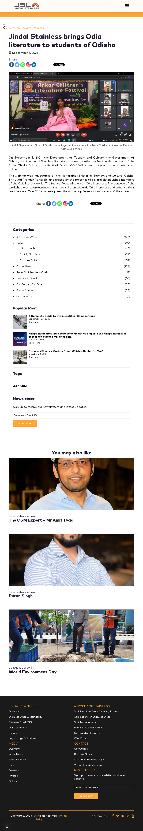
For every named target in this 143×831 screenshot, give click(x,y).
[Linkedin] (33, 64)
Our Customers (18, 728)
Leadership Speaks (27, 278)
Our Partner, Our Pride (29, 284)
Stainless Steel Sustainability (25, 717)
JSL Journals (27, 248)
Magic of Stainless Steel (88, 728)
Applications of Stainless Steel (92, 717)
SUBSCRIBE (25, 423)
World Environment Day (33, 672)
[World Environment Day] (71, 636)
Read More (34, 322)
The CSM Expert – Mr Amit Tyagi (41, 520)
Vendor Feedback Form (88, 765)
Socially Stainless (32, 28)
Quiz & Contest (25, 290)
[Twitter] (17, 64)
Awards (13, 776)
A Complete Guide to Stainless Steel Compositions (62, 316)
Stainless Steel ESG (20, 722)
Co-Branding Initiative (87, 733)
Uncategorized (24, 296)
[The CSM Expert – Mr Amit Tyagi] (71, 484)
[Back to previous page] (4, 27)
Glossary (14, 770)
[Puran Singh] (71, 560)
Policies (13, 733)
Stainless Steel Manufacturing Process (96, 711)
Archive (20, 386)
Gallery (13, 781)
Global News (24, 266)
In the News (16, 754)
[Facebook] (11, 64)
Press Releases (17, 760)
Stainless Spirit (28, 260)
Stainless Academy (85, 722)
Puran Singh (21, 596)
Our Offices (81, 749)
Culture (14, 28)
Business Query (83, 754)
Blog (11, 765)
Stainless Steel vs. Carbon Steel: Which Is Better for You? (66, 351)
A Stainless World (26, 237)
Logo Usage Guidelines (22, 738)
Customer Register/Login (89, 760)
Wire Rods (80, 738)
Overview (14, 711)
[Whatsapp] (22, 64)
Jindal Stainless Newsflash (32, 272)
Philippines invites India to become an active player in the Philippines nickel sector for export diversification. (77, 335)
